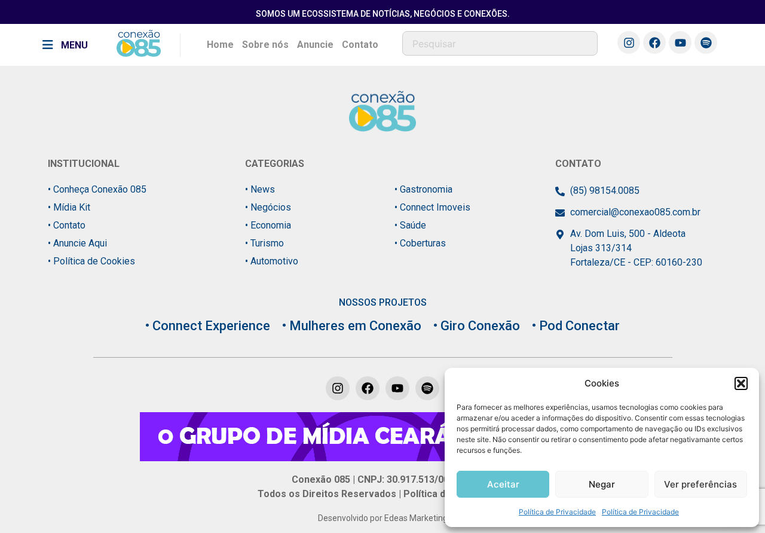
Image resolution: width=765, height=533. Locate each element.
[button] (741, 383)
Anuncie (315, 44)
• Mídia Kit (69, 207)
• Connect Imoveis (432, 207)
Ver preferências (700, 484)
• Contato (66, 225)
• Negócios (268, 207)
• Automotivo (271, 261)
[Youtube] (680, 42)
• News (260, 189)
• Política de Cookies (91, 261)
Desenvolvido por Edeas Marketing (383, 518)
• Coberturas (420, 243)
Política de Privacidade (557, 511)
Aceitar (503, 484)
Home (220, 44)
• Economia (268, 225)
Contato (360, 44)
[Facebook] (654, 42)
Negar (602, 484)
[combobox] (500, 43)
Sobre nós (265, 44)
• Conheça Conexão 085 (97, 189)
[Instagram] (628, 42)
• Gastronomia (423, 189)
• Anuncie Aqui (77, 243)
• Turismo (264, 243)
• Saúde (410, 225)
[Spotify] (705, 42)
